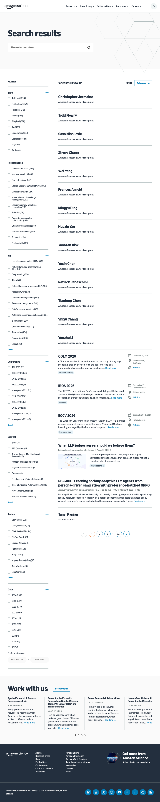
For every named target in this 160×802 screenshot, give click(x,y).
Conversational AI (97, 466)
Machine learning (65, 373)
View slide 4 (85, 735)
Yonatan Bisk (68, 245)
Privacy (35, 790)
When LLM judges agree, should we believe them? (96, 445)
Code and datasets (44, 768)
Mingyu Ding (68, 208)
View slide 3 (81, 735)
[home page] (17, 6)
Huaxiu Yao (66, 226)
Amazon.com (11, 790)
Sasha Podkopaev (87, 450)
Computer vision (65, 432)
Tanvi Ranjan (68, 514)
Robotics (62, 402)
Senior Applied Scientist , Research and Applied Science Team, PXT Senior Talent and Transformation (63, 702)
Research (70, 6)
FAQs (68, 771)
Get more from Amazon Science (135, 755)
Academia (40, 771)
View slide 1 (75, 735)
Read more (110, 367)
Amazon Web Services (76, 759)
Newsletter (71, 765)
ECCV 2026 (66, 415)
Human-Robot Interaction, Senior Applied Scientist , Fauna (144, 700)
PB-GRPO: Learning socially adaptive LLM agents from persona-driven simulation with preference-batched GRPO (104, 483)
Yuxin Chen (66, 263)
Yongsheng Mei (91, 490)
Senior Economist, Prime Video (104, 698)
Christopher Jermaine (75, 97)
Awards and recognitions (78, 762)
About (38, 753)
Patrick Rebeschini (73, 282)
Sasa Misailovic (70, 134)
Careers (135, 6)
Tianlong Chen (69, 300)
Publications (41, 762)
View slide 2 (78, 735)
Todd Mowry (67, 115)
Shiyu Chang (68, 319)
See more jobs (61, 688)
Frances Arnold (70, 189)
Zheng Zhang (68, 152)
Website (136, 367)
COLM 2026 (67, 356)
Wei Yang (65, 171)
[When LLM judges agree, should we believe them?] (72, 461)
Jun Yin (75, 490)
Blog (37, 759)
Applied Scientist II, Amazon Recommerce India (22, 700)
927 (118, 533)
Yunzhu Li (65, 337)
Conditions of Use (23, 790)
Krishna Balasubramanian (68, 450)
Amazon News (72, 753)
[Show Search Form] (154, 6)
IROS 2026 (66, 386)
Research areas (42, 756)
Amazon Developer (75, 756)
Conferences (41, 765)
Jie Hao (101, 490)
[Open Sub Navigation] (76, 6)
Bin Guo (108, 490)
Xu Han (81, 490)
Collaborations (104, 6)
